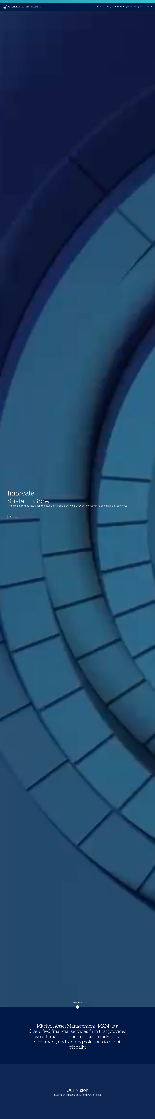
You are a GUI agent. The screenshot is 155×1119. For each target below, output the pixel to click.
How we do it (15, 517)
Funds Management (109, 7)
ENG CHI (5, 1)
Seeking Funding (139, 7)
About (98, 7)
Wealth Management (124, 7)
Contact (149, 7)
